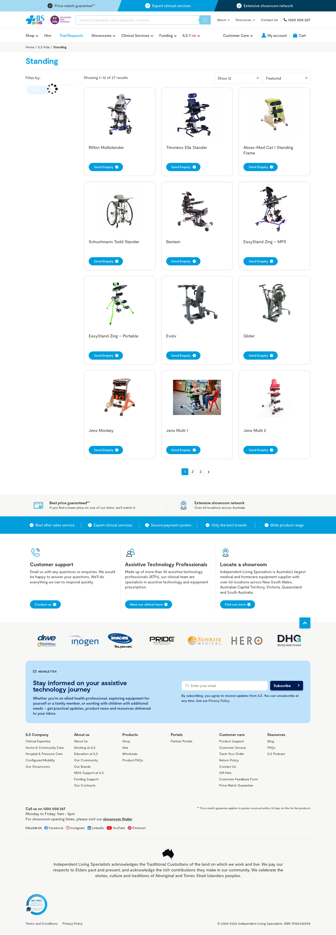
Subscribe (282, 685)
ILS (189, 35)
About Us (81, 741)
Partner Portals (181, 741)
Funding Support (86, 779)
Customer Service (232, 747)
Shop (30, 35)
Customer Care (236, 35)
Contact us (43, 604)
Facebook (56, 828)
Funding (166, 35)
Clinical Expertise (38, 741)
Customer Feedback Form (238, 779)
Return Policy (229, 760)
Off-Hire (225, 773)
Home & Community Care (45, 747)
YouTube (119, 828)
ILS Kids (44, 47)
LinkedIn (98, 828)
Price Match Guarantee (236, 785)
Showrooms (101, 35)
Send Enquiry (103, 167)
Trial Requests (71, 35)
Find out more (235, 604)
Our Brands (82, 766)
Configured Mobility (40, 760)
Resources (244, 20)
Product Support (231, 741)
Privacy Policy (218, 701)
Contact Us (269, 20)
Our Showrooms (38, 766)
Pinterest (139, 828)
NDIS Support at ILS (89, 773)
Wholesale (129, 754)
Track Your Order (231, 754)
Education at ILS (86, 754)
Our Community (86, 760)
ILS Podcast (276, 754)
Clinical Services (135, 35)
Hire (47, 35)
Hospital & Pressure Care (44, 754)
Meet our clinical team (146, 604)
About (222, 20)
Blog (270, 741)
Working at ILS (85, 747)
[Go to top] (304, 622)
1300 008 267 (299, 20)
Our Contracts (85, 785)
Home (30, 47)
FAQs (271, 747)
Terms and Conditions (42, 923)
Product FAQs (132, 760)
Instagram (77, 828)
